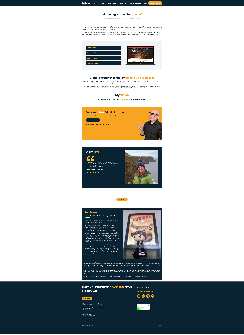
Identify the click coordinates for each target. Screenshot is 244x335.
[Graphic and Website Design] (86, 3)
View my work (122, 199)
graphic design (138, 32)
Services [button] (101, 3)
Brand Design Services (86, 308)
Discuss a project (155, 3)
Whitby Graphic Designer (87, 314)
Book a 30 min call (92, 120)
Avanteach (100, 169)
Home (94, 3)
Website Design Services (87, 305)
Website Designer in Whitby (87, 313)
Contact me (87, 298)
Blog (145, 3)
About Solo (123, 3)
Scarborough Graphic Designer (88, 315)
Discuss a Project (100, 307)
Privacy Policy (158, 326)
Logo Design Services (86, 309)
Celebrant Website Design (87, 312)
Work (98, 303)
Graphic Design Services (87, 304)
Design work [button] (112, 3)
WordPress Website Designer (88, 307)
